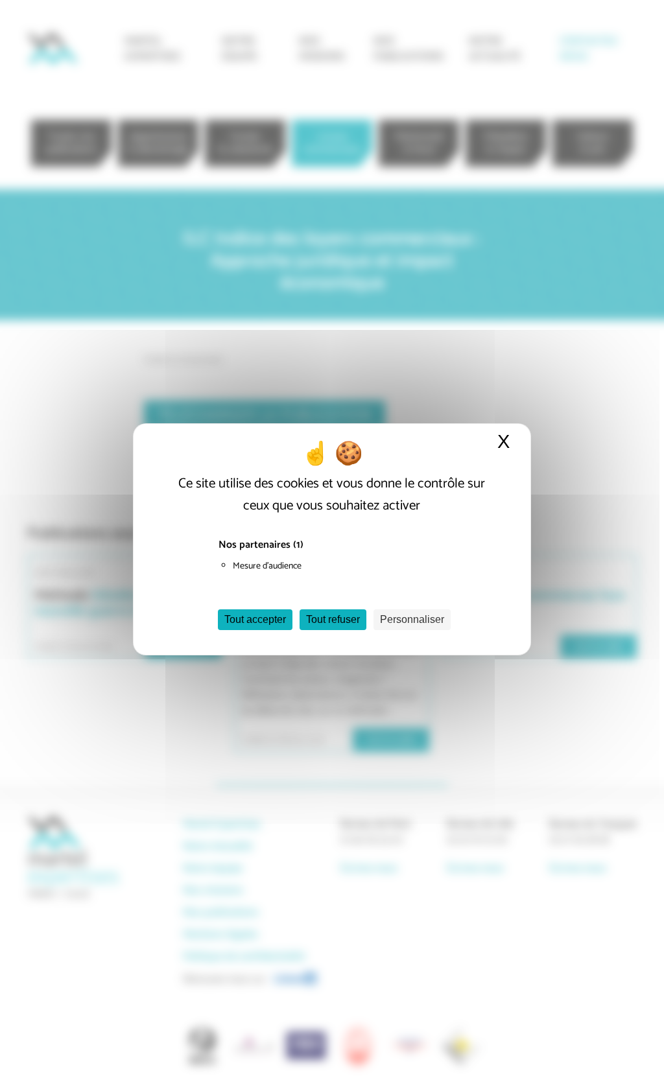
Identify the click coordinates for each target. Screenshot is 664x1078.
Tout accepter (255, 619)
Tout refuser (333, 619)
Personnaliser (412, 619)
